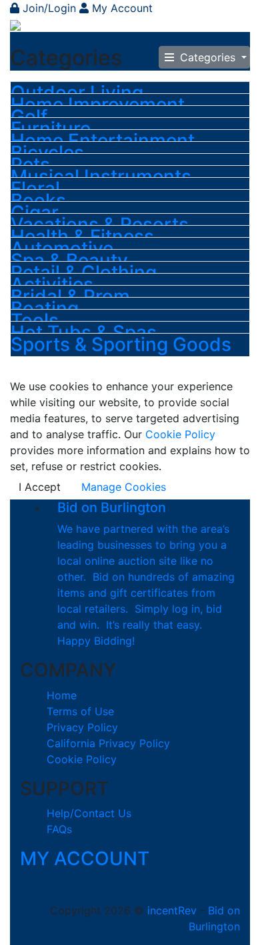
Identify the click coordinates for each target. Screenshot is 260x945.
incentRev (172, 910)
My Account (121, 8)
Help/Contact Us (89, 813)
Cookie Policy (178, 434)
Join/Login (49, 8)
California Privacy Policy (108, 743)
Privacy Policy (82, 727)
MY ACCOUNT (84, 858)
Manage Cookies (123, 486)
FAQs (59, 829)
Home (62, 695)
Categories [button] (208, 57)
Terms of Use (80, 711)
